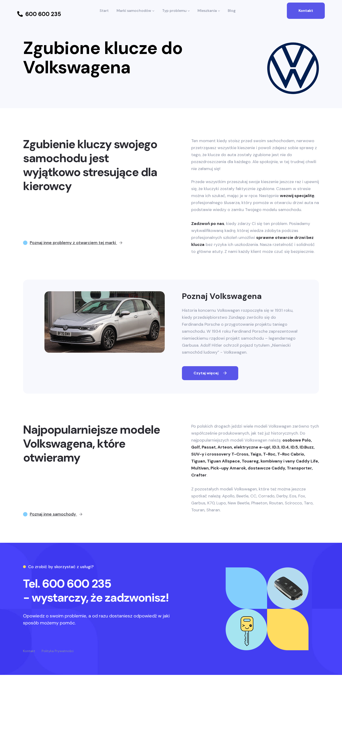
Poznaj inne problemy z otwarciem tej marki (73, 242)
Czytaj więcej (206, 373)
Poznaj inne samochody (53, 514)
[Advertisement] (171, 719)
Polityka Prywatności (58, 651)
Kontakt (305, 10)
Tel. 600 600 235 (67, 583)
